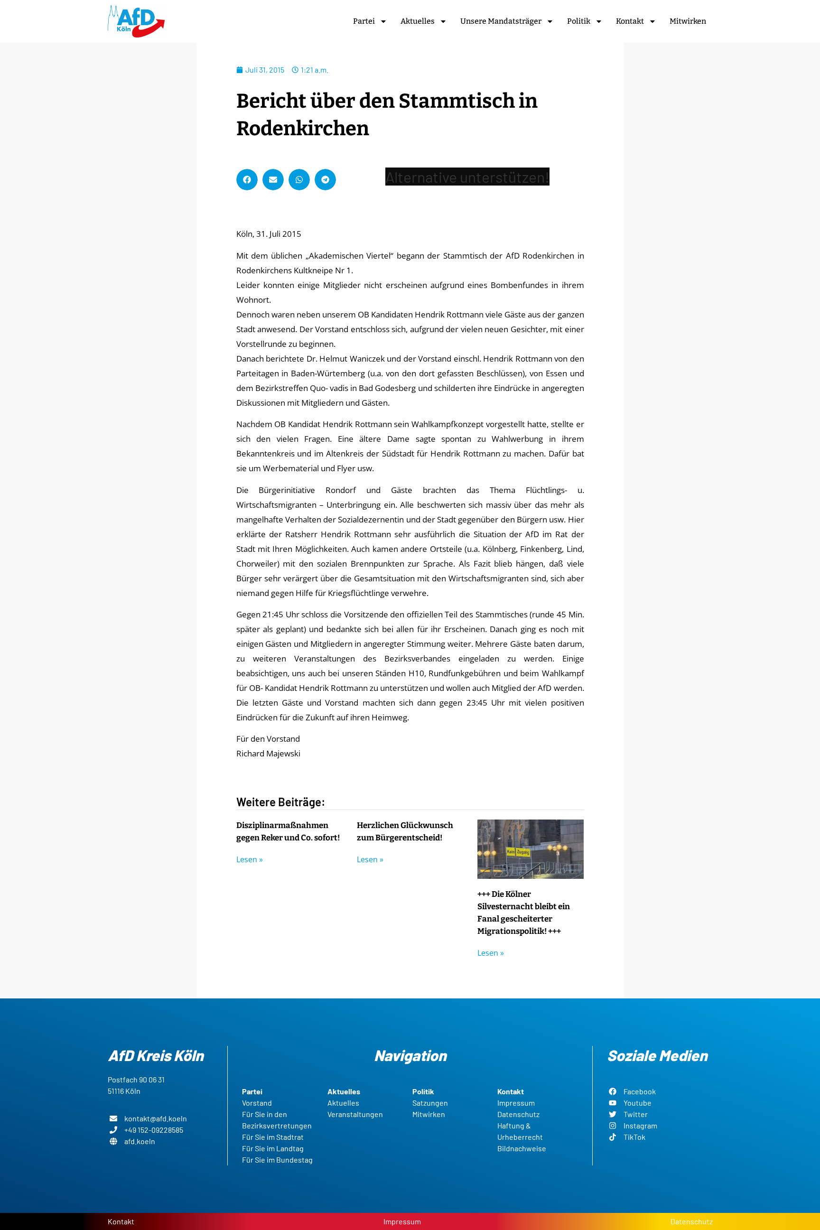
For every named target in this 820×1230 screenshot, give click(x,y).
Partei (364, 21)
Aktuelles (418, 21)
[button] (247, 179)
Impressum (402, 1221)
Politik (578, 21)
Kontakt (630, 21)
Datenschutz (692, 1221)
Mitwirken (688, 21)
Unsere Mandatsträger (500, 21)
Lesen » (249, 859)
